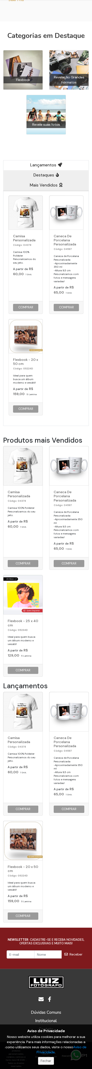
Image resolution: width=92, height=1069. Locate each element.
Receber (76, 954)
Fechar (46, 1061)
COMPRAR (25, 307)
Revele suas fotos (46, 124)
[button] (46, 1012)
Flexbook (23, 80)
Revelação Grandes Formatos (69, 80)
